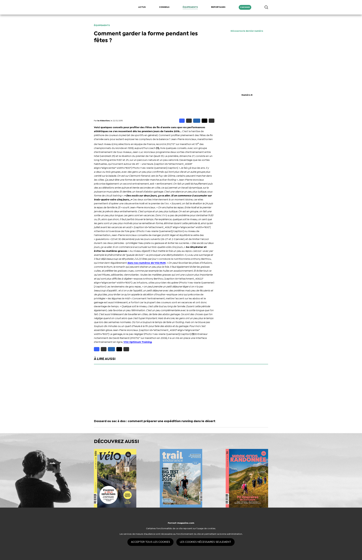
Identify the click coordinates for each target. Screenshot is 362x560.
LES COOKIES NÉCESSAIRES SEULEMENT (205, 542)
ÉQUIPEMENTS (190, 7)
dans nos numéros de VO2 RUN (146, 263)
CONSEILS (164, 7)
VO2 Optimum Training (137, 342)
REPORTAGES (218, 7)
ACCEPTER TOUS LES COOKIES (150, 542)
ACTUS (142, 7)
